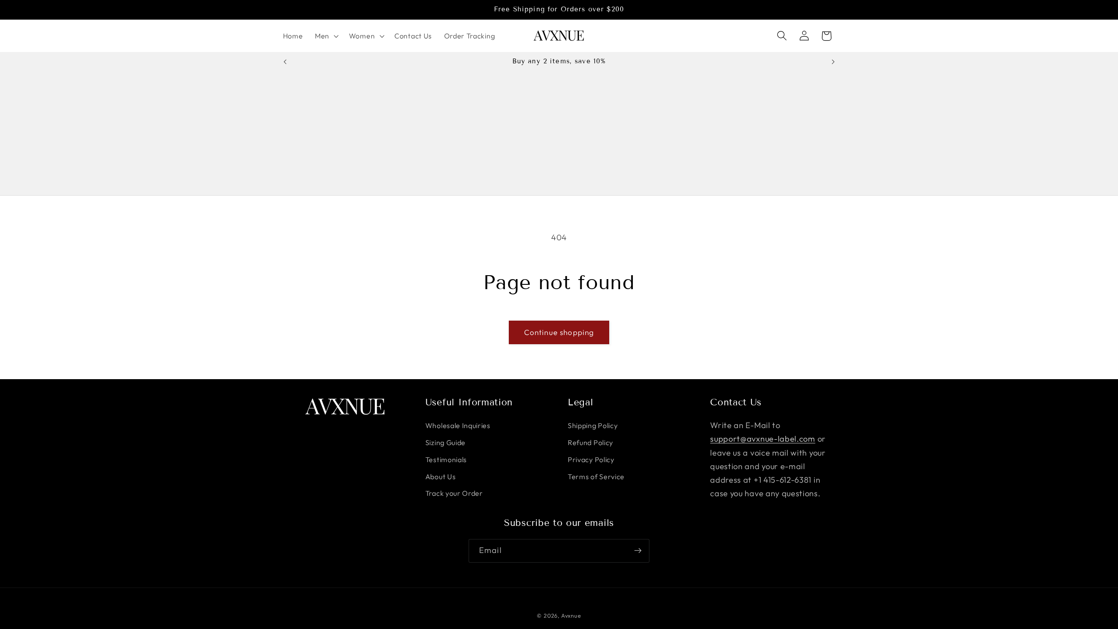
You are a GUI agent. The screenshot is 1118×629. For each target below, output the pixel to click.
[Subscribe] (638, 551)
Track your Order (454, 493)
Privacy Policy (591, 459)
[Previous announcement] (284, 61)
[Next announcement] (833, 61)
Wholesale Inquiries (457, 425)
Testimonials (446, 459)
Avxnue (571, 615)
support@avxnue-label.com (762, 439)
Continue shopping (559, 332)
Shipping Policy (593, 425)
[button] (326, 35)
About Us (440, 476)
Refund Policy (590, 442)
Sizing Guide (445, 442)
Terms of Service (596, 476)
